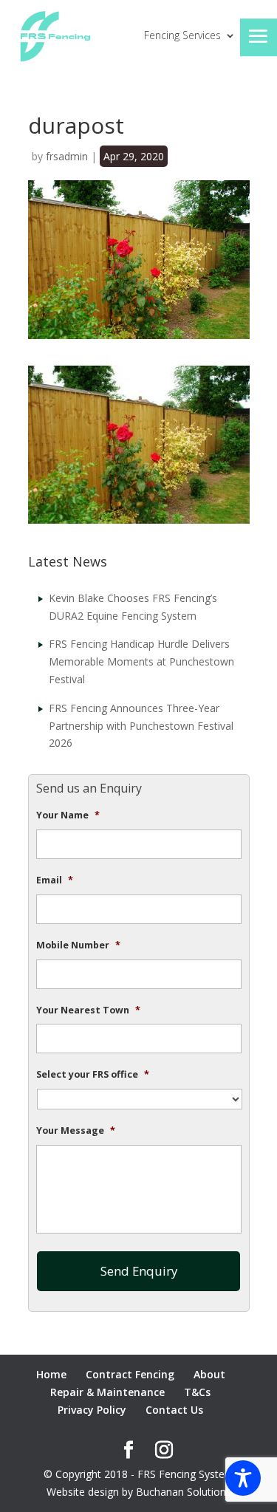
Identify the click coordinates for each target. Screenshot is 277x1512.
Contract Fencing (130, 1374)
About (209, 1374)
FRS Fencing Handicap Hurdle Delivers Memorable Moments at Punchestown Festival (141, 661)
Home (51, 1374)
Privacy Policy (92, 1410)
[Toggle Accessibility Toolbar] (243, 1478)
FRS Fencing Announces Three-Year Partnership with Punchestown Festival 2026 (141, 725)
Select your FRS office (92, 1075)
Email (54, 880)
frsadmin (67, 156)
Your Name (68, 815)
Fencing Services (182, 36)
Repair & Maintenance (107, 1392)
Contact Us (174, 1410)
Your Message (75, 1131)
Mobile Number (78, 945)
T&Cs (197, 1392)
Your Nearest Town (88, 1010)
